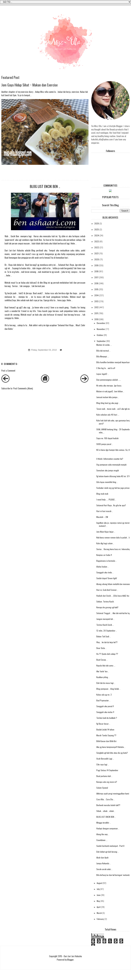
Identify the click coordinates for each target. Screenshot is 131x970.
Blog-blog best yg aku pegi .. (108, 402)
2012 (96, 307)
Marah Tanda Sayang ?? (106, 735)
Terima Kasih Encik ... (105, 624)
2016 (96, 283)
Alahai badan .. (102, 566)
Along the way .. (102, 834)
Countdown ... (101, 840)
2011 (96, 313)
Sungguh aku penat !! (105, 706)
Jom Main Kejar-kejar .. (105, 531)
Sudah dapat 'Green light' (106, 578)
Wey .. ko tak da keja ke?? (107, 642)
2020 (96, 259)
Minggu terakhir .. (103, 822)
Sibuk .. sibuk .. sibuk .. (105, 810)
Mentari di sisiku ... (104, 344)
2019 (96, 265)
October (100, 335)
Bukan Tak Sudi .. (103, 636)
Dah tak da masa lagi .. (105, 682)
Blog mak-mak (102, 493)
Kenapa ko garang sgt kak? (107, 607)
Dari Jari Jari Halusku (73, 956)
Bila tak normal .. (103, 350)
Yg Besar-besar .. (103, 723)
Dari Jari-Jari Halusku (15, 250)
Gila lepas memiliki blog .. (107, 482)
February (100, 918)
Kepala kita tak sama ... (105, 665)
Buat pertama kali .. (104, 776)
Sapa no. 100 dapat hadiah (107, 438)
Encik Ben (15, 236)
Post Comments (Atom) (23, 388)
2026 (96, 223)
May (98, 900)
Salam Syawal (102, 787)
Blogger (70, 959)
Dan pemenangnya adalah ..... (108, 379)
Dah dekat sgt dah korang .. (107, 851)
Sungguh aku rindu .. (104, 572)
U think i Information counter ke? (109, 458)
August (99, 883)
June (98, 895)
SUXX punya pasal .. (104, 444)
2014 (96, 295)
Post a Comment (8, 370)
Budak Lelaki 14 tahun (105, 729)
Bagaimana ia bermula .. (106, 560)
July (98, 889)
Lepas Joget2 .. (102, 373)
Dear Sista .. (101, 648)
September (101, 341)
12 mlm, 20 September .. (106, 630)
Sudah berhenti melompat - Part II (110, 845)
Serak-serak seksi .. (104, 869)
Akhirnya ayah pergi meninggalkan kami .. (113, 793)
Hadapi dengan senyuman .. (107, 828)
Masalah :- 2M (102, 516)
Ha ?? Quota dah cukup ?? (107, 653)
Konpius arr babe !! (104, 554)
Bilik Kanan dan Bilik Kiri (106, 741)
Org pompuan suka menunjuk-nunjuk (111, 464)
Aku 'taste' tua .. (102, 671)
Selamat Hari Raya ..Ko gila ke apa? (111, 505)
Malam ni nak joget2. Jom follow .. (110, 391)
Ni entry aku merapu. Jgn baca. (109, 385)
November (101, 329)
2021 (96, 253)
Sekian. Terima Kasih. (105, 601)
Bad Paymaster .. (103, 700)
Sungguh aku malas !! (105, 712)
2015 (96, 289)
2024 (96, 235)
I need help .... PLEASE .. (106, 499)
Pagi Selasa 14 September (107, 770)
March (99, 912)
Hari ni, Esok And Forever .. (107, 589)
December (101, 323)
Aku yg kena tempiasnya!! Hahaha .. (110, 746)
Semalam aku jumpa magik (107, 470)
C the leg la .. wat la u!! (105, 368)
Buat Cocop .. (101, 659)
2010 (96, 319)
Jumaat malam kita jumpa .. (107, 397)
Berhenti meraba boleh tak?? (108, 805)
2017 (96, 277)
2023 (96, 241)
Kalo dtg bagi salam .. (105, 543)
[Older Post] (84, 381)
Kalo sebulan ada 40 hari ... (107, 414)
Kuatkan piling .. (103, 677)
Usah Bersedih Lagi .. (105, 758)
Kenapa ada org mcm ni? (106, 781)
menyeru (24, 236)
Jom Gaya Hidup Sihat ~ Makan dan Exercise (29, 84)
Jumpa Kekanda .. (103, 863)
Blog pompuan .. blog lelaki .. (108, 688)
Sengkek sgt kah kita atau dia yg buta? (112, 752)
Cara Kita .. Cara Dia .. (105, 799)
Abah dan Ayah (102, 857)
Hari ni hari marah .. (104, 511)
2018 (96, 271)
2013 (96, 301)
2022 (96, 247)
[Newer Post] (5, 381)
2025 (96, 229)
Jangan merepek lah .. (105, 618)
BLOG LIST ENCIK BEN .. (106, 816)
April (98, 906)
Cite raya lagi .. (102, 764)
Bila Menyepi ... (102, 356)
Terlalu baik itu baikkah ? (106, 717)
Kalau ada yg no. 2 (104, 694)
